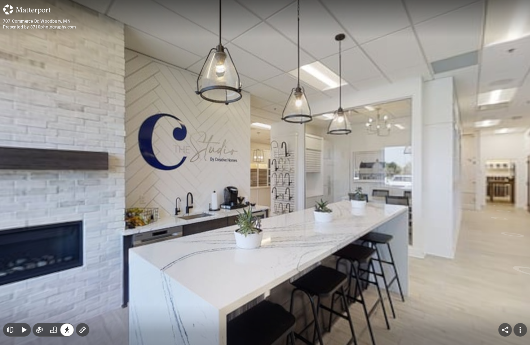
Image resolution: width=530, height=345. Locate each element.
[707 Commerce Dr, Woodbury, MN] (265, 172)
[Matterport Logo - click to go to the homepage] (26, 9)
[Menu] (520, 330)
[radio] (40, 329)
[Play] (23, 329)
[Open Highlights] (10, 329)
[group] (53, 330)
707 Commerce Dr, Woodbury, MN (37, 21)
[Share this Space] (505, 330)
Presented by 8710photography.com (39, 27)
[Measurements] (82, 330)
